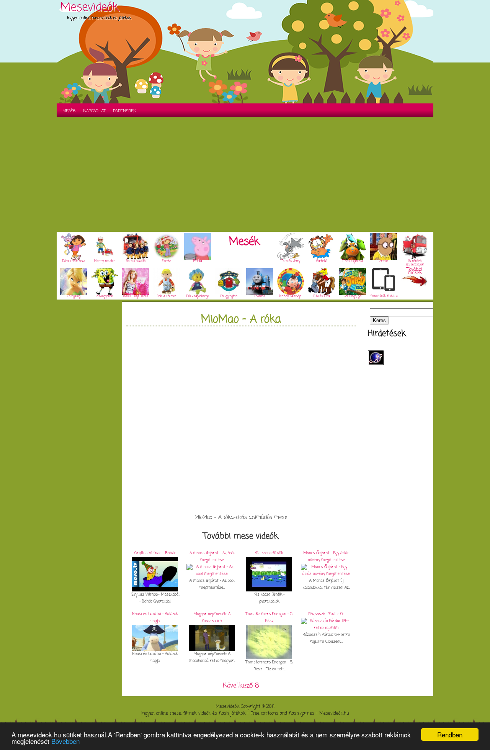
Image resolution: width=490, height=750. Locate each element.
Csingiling (73, 296)
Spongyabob (104, 296)
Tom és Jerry (290, 261)
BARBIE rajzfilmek (135, 296)
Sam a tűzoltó (135, 261)
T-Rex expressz (352, 261)
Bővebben (65, 741)
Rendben (449, 734)
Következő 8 (241, 686)
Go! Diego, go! (353, 296)
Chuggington (228, 296)
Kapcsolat (94, 111)
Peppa (197, 261)
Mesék (69, 111)
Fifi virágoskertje (197, 296)
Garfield (321, 261)
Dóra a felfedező (73, 261)
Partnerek (124, 111)
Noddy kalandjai (290, 296)
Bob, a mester (166, 296)
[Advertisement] (245, 174)
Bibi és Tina (322, 296)
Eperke (166, 261)
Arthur (383, 261)
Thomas (259, 296)
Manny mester (104, 261)
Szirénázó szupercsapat (414, 263)
